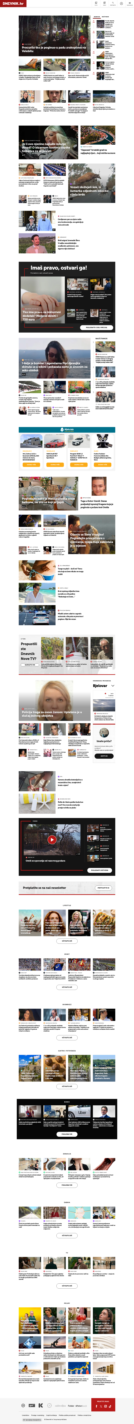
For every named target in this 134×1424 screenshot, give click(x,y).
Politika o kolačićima (84, 1415)
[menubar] (121, 4)
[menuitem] (121, 3)
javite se (104, 756)
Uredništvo (25, 1415)
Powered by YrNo (109, 697)
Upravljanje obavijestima (33, 1420)
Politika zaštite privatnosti (67, 1415)
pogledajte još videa (99, 870)
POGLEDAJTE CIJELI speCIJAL (96, 327)
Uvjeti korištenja (51, 1415)
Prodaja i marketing (37, 1415)
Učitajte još (67, 941)
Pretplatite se (103, 888)
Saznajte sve (30, 665)
